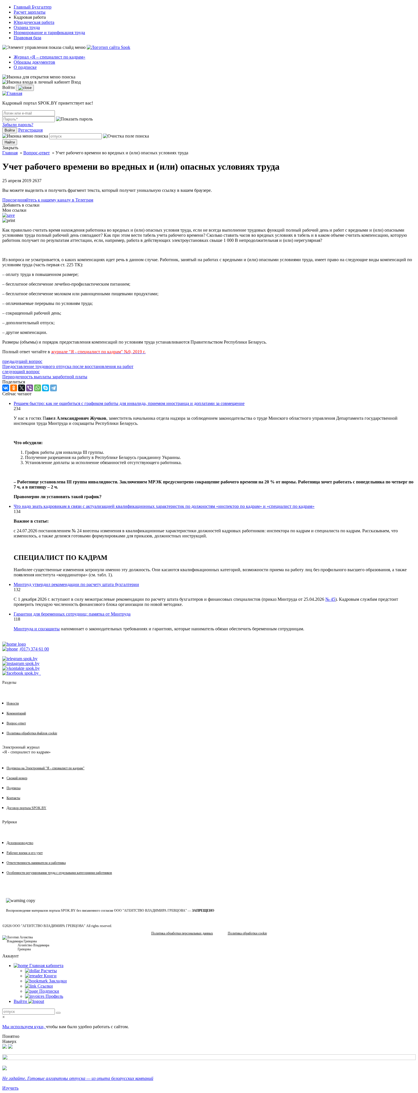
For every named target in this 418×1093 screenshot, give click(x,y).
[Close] (25, 88)
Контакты (13, 798)
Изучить (10, 1088)
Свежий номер (17, 778)
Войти (10, 130)
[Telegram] (53, 388)
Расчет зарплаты (29, 12)
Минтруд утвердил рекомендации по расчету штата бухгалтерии (76, 584)
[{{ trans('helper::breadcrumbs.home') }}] (14, 644)
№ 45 (330, 599)
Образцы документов (34, 62)
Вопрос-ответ (36, 152)
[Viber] (29, 388)
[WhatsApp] (37, 388)
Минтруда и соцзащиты (37, 628)
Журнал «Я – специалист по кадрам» (49, 57)
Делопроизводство (20, 843)
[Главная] (12, 93)
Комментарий (16, 713)
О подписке (25, 67)
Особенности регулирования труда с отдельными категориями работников (59, 873)
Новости (13, 703)
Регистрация (30, 130)
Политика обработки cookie (247, 933)
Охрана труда (27, 27)
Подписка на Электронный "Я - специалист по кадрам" (45, 768)
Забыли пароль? (17, 124)
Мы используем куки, (24, 1026)
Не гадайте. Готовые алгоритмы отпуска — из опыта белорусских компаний (77, 1078)
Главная (10, 152)
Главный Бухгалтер (32, 7)
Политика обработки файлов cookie (32, 733)
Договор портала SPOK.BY (26, 808)
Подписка (13, 788)
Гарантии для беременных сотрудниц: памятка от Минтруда (72, 614)
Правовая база (27, 37)
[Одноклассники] (13, 388)
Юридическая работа (34, 22)
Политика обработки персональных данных (182, 933)
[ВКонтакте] (5, 388)
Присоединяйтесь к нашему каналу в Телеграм (47, 200)
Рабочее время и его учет (25, 853)
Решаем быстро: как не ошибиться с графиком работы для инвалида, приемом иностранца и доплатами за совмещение (129, 403)
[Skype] (45, 388)
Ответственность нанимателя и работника (36, 863)
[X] (21, 388)
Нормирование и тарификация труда (49, 32)
